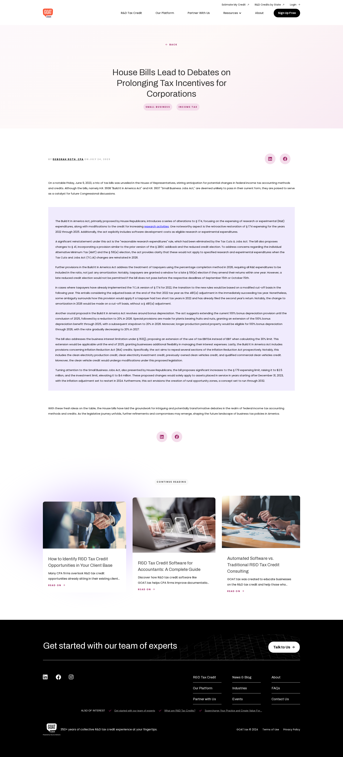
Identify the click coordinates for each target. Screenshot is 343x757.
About (259, 13)
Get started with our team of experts (134, 710)
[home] (48, 13)
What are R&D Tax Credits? (179, 710)
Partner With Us (199, 13)
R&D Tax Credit (131, 13)
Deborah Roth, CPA (68, 159)
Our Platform (165, 13)
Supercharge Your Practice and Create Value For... (233, 710)
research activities (156, 226)
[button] (232, 13)
